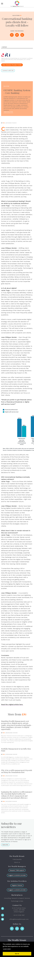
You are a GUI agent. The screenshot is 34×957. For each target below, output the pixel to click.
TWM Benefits (17, 859)
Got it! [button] (17, 953)
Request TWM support (17, 870)
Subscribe (5, 844)
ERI (20, 15)
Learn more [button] (7, 949)
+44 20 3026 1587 (19, 915)
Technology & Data (17, 901)
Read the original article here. (12, 704)
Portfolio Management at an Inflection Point (16, 750)
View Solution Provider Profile (12, 65)
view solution (8, 112)
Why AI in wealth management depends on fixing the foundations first (16, 771)
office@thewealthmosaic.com (19, 919)
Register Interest (17, 885)
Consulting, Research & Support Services (17, 898)
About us (17, 862)
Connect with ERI (8, 70)
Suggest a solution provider (17, 875)
